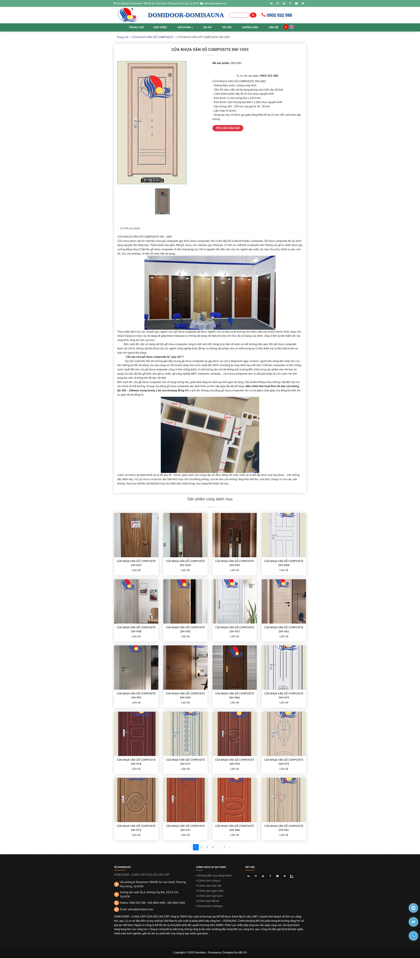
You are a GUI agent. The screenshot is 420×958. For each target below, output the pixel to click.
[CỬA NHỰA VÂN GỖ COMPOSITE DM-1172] (136, 799)
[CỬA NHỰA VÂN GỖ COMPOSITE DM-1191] (136, 667)
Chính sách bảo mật (209, 885)
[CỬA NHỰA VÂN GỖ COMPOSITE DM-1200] (185, 534)
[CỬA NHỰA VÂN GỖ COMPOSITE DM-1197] (234, 601)
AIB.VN (242, 952)
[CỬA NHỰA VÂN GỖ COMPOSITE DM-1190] (185, 667)
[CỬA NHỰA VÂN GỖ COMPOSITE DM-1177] (185, 733)
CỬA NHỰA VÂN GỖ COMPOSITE (152, 37)
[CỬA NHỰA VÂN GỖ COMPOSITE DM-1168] (234, 799)
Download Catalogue (210, 906)
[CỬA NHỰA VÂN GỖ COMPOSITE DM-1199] (234, 534)
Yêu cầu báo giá (228, 128)
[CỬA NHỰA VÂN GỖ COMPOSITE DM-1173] (284, 733)
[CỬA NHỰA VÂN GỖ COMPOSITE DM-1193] (185, 601)
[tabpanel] (162, 201)
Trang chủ (122, 37)
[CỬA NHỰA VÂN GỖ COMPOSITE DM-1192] (284, 601)
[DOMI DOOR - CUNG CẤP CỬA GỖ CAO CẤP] (128, 15)
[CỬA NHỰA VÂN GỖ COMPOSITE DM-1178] (136, 733)
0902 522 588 (269, 75)
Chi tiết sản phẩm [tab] (130, 228)
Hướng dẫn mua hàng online (215, 875)
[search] (253, 15)
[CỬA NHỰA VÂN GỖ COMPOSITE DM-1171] (185, 799)
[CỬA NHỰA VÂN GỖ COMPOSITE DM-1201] (136, 534)
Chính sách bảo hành (210, 895)
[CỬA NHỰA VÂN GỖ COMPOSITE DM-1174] (234, 733)
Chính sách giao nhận (211, 890)
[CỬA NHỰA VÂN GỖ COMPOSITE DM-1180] (234, 667)
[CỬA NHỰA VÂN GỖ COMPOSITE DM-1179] (284, 667)
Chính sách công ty (209, 880)
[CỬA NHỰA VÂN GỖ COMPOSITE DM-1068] (284, 534)
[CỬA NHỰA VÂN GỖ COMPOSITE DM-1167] (284, 799)
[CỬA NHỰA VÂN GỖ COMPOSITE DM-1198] (136, 601)
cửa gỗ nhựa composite (148, 479)
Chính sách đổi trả (208, 901)
